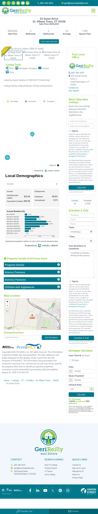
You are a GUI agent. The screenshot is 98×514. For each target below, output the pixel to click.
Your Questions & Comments (77, 247)
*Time (72, 236)
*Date (71, 227)
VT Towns (48, 471)
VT (22, 380)
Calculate (81, 394)
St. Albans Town (43, 380)
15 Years (75, 360)
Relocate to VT (78, 471)
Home (6, 380)
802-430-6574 (46, 3)
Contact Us (73, 87)
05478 (56, 380)
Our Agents (74, 90)
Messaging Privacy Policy (77, 156)
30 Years (86, 355)
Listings (15, 380)
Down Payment (76, 376)
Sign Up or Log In (79, 468)
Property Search (51, 468)
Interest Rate (75, 384)
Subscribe (81, 187)
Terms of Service (81, 343)
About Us (76, 474)
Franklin (29, 380)
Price (71, 367)
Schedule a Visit (88, 202)
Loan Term (74, 355)
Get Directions (51, 337)
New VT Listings (51, 465)
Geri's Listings (50, 474)
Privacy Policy (81, 154)
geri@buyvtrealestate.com (76, 3)
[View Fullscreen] (7, 311)
